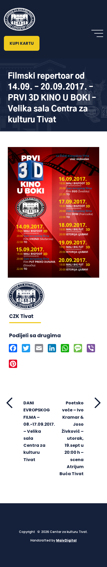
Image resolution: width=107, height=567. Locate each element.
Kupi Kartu (22, 43)
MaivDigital (66, 540)
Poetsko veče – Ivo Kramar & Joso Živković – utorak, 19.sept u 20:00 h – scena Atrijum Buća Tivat (71, 438)
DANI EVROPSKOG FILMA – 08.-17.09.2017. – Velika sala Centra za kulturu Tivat (36, 431)
